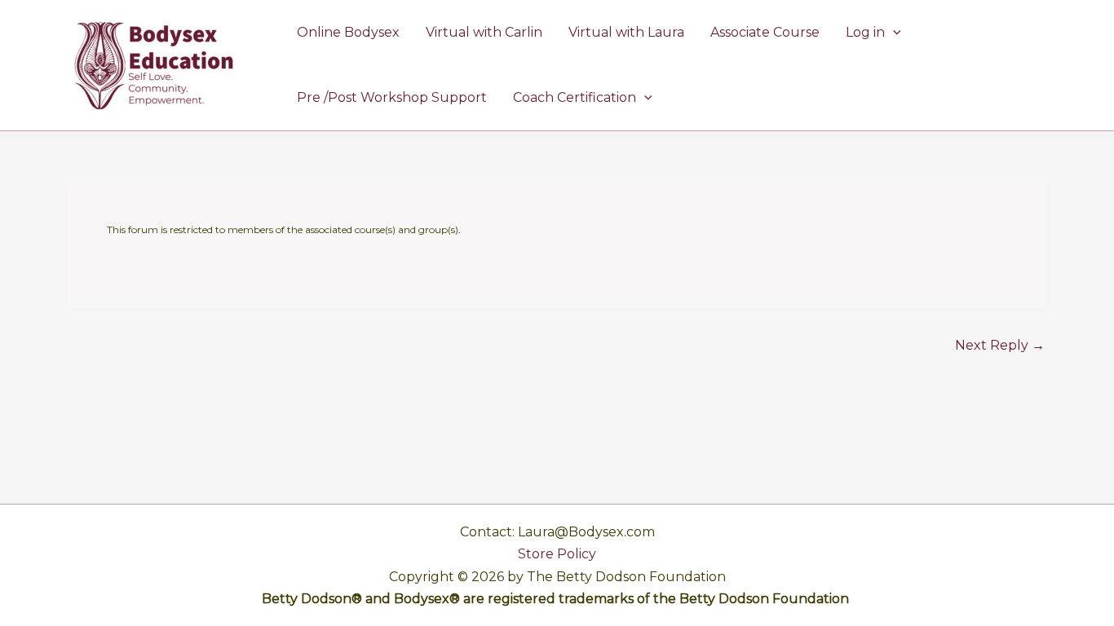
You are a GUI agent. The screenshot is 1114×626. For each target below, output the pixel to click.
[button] (893, 32)
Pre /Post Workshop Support (392, 97)
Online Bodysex (348, 32)
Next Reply (1000, 345)
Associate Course (765, 32)
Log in (865, 32)
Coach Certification (574, 97)
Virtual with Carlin (484, 32)
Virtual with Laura (626, 32)
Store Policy (557, 554)
